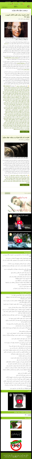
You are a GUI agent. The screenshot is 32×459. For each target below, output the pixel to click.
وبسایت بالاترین (26, 69)
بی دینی (20, 97)
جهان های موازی (19, 104)
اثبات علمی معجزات (18, 90)
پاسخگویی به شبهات (15, 97)
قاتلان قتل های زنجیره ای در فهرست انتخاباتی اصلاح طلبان (18, 361)
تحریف (13, 98)
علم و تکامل (21, 112)
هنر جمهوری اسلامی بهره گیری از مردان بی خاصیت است (19, 379)
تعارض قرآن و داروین (7, 98)
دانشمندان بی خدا (14, 108)
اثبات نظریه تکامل (22, 91)
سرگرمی (17, 175)
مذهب (18, 86)
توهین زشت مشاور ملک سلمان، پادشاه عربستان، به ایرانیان (18, 367)
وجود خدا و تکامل (17, 129)
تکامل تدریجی (26, 101)
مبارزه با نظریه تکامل (10, 118)
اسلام (13, 93)
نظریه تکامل (13, 120)
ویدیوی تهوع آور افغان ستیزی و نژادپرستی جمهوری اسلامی (18, 377)
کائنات (14, 178)
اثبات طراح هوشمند (14, 88)
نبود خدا (17, 120)
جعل (19, 102)
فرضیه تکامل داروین (17, 113)
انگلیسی (8, 94)
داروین (23, 108)
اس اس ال (16, 3)
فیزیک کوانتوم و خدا (19, 115)
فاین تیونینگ (13, 112)
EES (4, 86)
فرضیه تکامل (7, 112)
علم (25, 112)
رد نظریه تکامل (8, 109)
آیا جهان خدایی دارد (22, 88)
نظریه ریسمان (24, 181)
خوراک (21, 3)
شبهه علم (16, 111)
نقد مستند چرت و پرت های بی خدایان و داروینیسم (16, 127)
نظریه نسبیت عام (9, 181)
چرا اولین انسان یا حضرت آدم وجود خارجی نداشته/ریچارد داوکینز (17, 381)
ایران (28, 95)
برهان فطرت (24, 95)
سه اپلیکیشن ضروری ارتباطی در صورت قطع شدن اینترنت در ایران (16, 309)
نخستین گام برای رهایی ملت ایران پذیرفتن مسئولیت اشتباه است (17, 350)
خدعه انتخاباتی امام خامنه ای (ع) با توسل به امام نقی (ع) (19, 365)
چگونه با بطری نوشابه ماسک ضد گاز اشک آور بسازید (19, 307)
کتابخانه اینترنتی (8, 1)
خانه (26, 1)
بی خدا (12, 95)
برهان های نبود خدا (17, 95)
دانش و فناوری (22, 86)
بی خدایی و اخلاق (26, 97)
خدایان (12, 107)
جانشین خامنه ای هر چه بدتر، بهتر (24, 359)
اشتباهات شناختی (8, 93)
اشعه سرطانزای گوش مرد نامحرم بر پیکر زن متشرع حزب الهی (17, 352)
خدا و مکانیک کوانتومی (18, 107)
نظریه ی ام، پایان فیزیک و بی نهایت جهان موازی (16, 137)
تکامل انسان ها (6, 100)
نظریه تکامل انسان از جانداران (20, 122)
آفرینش (24, 87)
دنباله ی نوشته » (24, 131)
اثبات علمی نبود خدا (10, 90)
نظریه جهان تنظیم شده (18, 123)
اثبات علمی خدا (7, 88)
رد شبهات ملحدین (15, 109)
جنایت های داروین (26, 104)
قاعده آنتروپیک (12, 115)
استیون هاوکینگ (18, 93)
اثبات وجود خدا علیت (25, 93)
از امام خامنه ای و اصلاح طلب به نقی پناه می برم (20, 348)
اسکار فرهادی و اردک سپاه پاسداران (23, 325)
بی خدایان (9, 95)
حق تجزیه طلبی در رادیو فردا (25, 340)
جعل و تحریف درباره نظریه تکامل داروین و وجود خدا (20, 318)
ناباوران (20, 120)
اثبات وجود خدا (5, 91)
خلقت (9, 107)
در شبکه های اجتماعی (21, 63)
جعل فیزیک (15, 102)
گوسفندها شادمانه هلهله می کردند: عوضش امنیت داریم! (19, 333)
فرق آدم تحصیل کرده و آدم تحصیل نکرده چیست (21, 358)
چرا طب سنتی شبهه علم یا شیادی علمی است (21, 338)
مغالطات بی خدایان (19, 119)
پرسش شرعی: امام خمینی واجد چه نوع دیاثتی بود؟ (20, 346)
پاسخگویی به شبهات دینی (20, 98)
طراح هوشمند (11, 111)
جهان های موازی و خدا (11, 104)
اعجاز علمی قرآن (22, 94)
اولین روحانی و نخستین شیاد (25, 331)
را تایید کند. (6, 43)
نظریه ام (8, 179)
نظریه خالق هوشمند (10, 123)
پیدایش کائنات (23, 176)
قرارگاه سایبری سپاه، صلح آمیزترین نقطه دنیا (21, 295)
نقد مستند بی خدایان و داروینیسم (11, 126)
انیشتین (4, 94)
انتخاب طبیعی (13, 94)
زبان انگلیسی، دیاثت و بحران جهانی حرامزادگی (21, 354)
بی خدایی (5, 95)
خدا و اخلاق (15, 105)
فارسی (17, 112)
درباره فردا (21, 1)
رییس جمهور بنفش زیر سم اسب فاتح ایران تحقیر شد (19, 363)
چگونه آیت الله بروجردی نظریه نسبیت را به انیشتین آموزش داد (17, 383)
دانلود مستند (24, 178)
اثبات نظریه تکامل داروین (14, 91)
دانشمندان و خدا (7, 108)
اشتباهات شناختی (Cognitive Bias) (11, 57)
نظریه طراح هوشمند (12, 125)
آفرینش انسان (20, 87)
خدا (17, 105)
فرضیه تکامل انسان (25, 113)
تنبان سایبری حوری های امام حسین (23, 375)
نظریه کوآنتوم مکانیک (17, 181)
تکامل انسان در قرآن (14, 100)
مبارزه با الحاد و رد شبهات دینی (21, 118)
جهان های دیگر (12, 176)
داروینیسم (20, 108)
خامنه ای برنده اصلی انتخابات (25, 356)
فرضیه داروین (10, 113)
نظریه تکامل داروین (10, 122)
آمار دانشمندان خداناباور (12, 87)
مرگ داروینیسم (26, 119)
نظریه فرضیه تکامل (22, 126)
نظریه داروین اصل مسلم (21, 125)
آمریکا (6, 87)
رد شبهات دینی (22, 109)
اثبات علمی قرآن (26, 90)
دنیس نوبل (27, 109)
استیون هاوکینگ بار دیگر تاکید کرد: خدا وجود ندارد (20, 388)
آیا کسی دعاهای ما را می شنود (24, 373)
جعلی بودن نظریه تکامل (8, 102)
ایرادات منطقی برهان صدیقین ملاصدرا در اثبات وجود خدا (19, 324)
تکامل (28, 100)
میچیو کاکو (13, 179)
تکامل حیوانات (21, 101)
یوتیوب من (10, 3)
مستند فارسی (18, 179)
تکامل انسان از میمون (22, 100)
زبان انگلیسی (20, 111)
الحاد (17, 94)
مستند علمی (23, 179)
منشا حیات (25, 120)
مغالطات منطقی (11, 119)
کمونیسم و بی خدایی (23, 116)
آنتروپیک (27, 88)
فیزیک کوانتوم (26, 115)
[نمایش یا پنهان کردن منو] (29, 10)
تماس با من (15, 1)
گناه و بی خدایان (15, 116)
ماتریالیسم (9, 116)
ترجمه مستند (17, 176)
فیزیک (17, 178)
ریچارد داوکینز (26, 111)
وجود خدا (22, 129)
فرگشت (5, 113)
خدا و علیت (10, 105)
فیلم (14, 175)
